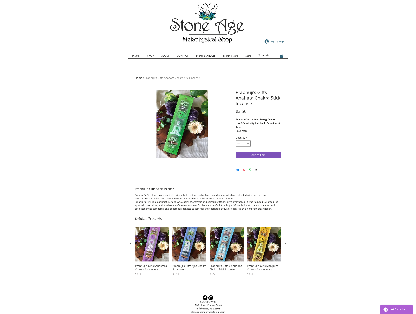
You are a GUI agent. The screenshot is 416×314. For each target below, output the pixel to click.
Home (138, 78)
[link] (281, 56)
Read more (241, 130)
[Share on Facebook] (238, 170)
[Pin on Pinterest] (244, 170)
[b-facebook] (205, 297)
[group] (208, 253)
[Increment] (248, 143)
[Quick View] (152, 244)
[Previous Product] (130, 244)
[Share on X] (256, 170)
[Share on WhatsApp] (250, 170)
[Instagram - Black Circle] (210, 297)
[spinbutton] (243, 143)
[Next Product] (286, 244)
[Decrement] (238, 143)
